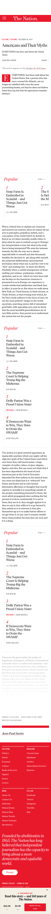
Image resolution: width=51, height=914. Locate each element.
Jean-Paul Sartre (9, 60)
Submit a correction (10, 717)
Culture (5, 39)
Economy (6, 762)
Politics (5, 753)
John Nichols (22, 410)
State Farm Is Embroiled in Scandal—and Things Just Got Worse (16, 199)
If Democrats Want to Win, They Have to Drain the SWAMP (18, 427)
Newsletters (7, 825)
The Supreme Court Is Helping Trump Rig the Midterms (17, 378)
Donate (9, 872)
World (4, 757)
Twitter (30, 799)
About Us (6, 795)
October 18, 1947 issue (36, 68)
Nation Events (8, 808)
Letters (5, 783)
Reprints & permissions (12, 720)
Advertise (6, 803)
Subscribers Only (26, 893)
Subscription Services (36, 766)
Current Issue (33, 753)
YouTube (30, 808)
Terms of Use (22, 883)
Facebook (31, 795)
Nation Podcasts (9, 820)
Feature (13, 39)
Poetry (5, 778)
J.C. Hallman (11, 212)
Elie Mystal (46, 205)
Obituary (10, 410)
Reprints (30, 770)
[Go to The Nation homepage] (25, 18)
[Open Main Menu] (4, 18)
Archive (30, 762)
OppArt (5, 774)
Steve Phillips (12, 438)
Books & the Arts (9, 770)
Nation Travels (8, 816)
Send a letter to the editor (31, 717)
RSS (28, 812)
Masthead (31, 757)
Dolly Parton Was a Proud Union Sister (19, 402)
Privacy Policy (8, 883)
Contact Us (7, 799)
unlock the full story (35, 907)
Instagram (31, 803)
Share (44, 60)
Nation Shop (7, 812)
